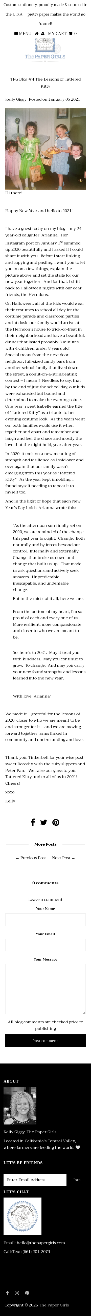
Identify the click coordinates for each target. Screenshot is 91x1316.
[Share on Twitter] (44, 824)
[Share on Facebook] (33, 824)
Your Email (45, 934)
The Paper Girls (54, 1305)
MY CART (62, 33)
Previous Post (33, 857)
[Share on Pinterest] (55, 824)
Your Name (45, 909)
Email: (10, 1242)
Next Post (61, 857)
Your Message (45, 959)
